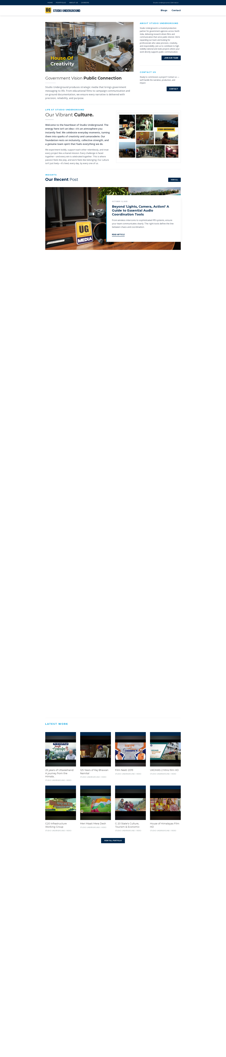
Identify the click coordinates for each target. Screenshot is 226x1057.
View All (174, 180)
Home (50, 3)
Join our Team (171, 58)
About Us (73, 3)
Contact (176, 10)
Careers (85, 3)
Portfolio (61, 3)
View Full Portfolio (113, 841)
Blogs (164, 10)
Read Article (118, 235)
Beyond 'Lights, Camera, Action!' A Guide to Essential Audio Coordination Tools (140, 210)
